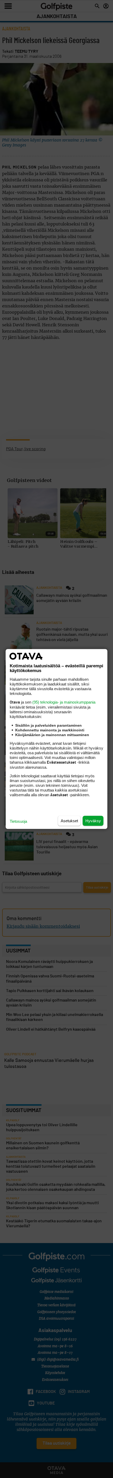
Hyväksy (93, 821)
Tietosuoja (18, 821)
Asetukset (69, 821)
